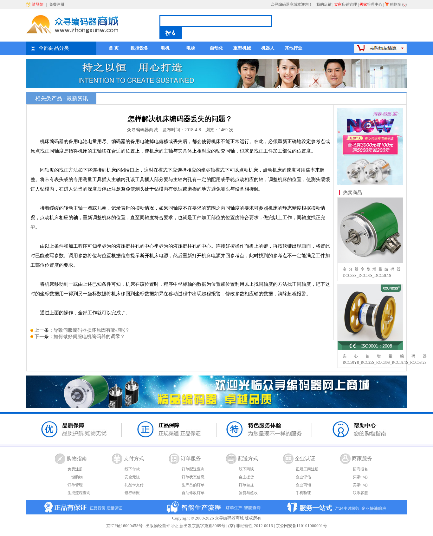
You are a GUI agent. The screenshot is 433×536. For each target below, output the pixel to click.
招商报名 (360, 469)
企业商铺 (303, 485)
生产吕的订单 (193, 485)
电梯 (190, 48)
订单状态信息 (193, 477)
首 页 (114, 48)
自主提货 (246, 477)
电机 (165, 48)
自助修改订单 (193, 493)
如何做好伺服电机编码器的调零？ (89, 336)
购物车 (395, 4)
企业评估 (303, 477)
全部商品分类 (54, 48)
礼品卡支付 (134, 485)
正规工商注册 (307, 469)
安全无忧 (132, 477)
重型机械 (242, 48)
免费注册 (56, 4)
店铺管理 (345, 4)
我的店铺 (324, 4)
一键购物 (75, 477)
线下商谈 (246, 469)
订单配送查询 (193, 469)
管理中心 (370, 4)
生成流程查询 (79, 493)
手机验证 (303, 493)
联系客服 (360, 493)
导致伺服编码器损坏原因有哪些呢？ (92, 330)
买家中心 (360, 477)
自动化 (216, 48)
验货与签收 (248, 493)
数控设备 (139, 48)
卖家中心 (360, 485)
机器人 (268, 48)
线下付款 (132, 469)
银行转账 (132, 493)
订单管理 (75, 485)
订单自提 (246, 485)
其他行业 (293, 48)
